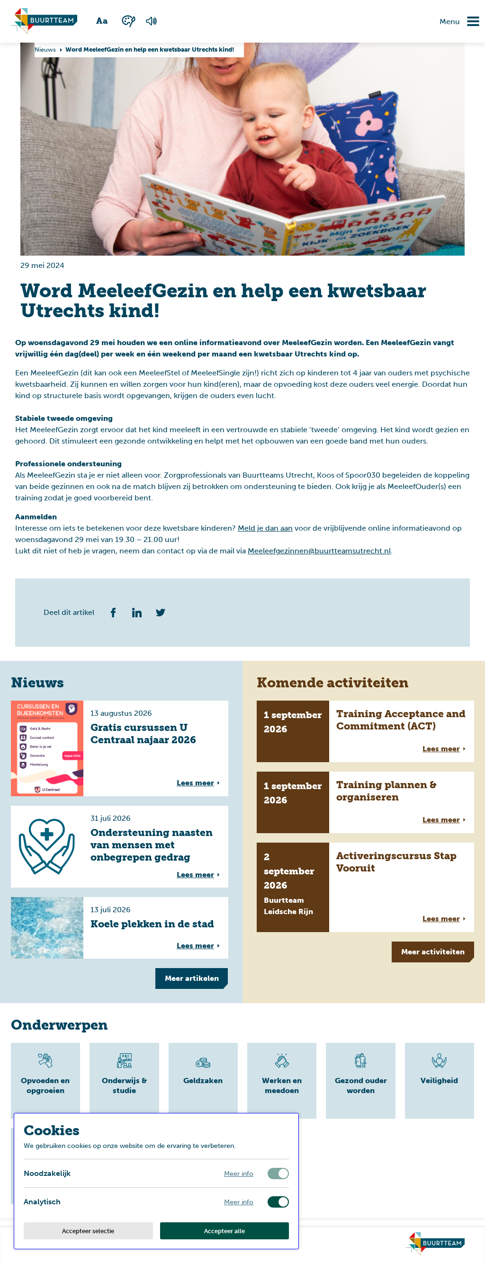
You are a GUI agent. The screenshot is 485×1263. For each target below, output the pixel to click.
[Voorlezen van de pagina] (151, 21)
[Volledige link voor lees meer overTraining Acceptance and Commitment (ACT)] (365, 731)
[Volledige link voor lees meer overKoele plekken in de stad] (119, 927)
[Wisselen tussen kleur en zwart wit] (128, 21)
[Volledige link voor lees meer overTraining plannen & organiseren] (365, 802)
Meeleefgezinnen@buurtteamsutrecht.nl (319, 550)
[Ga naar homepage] (435, 1244)
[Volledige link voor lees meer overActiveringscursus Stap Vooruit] (365, 887)
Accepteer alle (224, 1231)
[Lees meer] (45, 1080)
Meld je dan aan (265, 528)
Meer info (238, 1173)
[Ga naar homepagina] (44, 21)
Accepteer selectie (88, 1231)
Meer (192, 978)
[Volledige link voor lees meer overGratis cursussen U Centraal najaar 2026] (119, 748)
